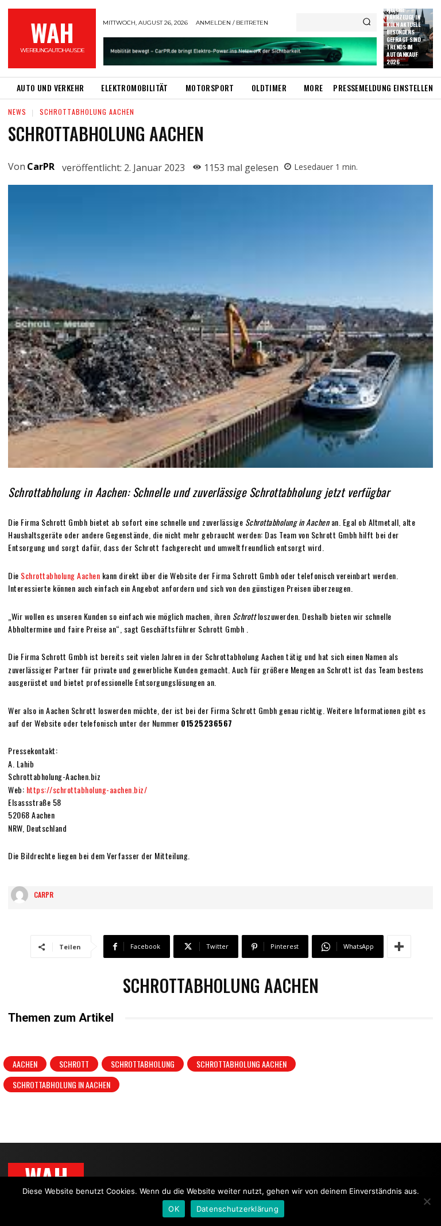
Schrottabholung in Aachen (61, 1084)
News (17, 112)
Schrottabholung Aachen (60, 575)
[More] (399, 946)
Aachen (25, 1064)
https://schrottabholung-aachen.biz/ (87, 789)
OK (173, 1208)
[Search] (367, 22)
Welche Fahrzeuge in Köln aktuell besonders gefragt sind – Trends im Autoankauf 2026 (405, 35)
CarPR (41, 166)
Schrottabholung (143, 1064)
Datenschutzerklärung (237, 1208)
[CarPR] (22, 894)
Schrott (74, 1064)
